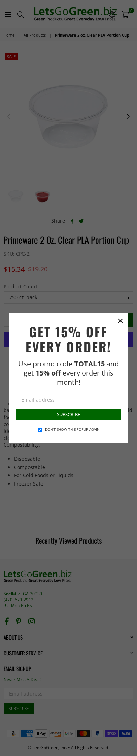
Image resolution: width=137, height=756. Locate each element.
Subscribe (68, 414)
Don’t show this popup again (72, 429)
